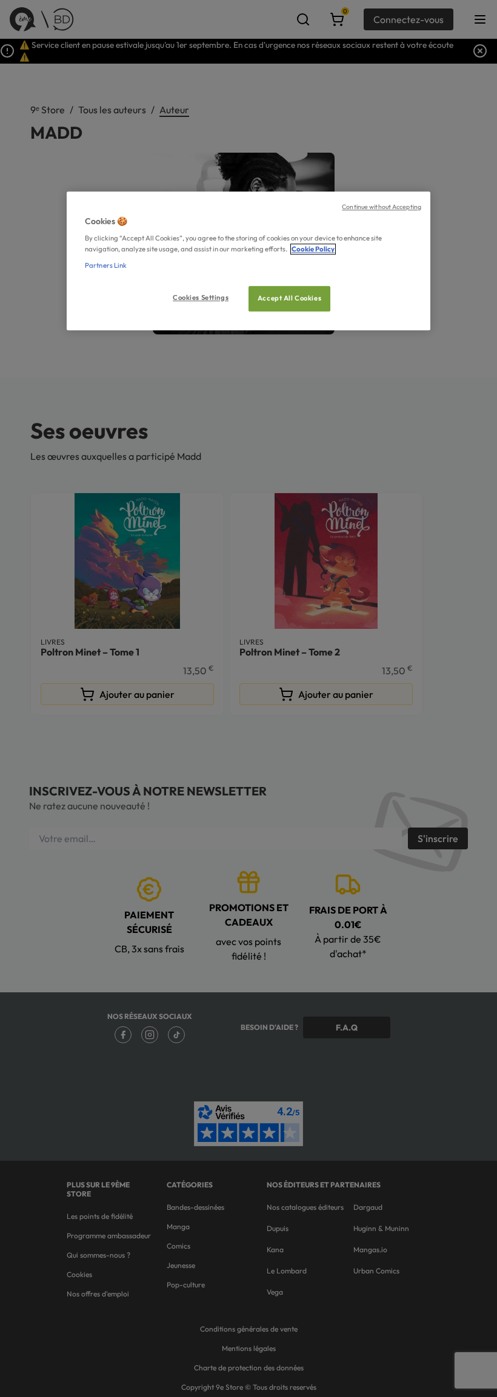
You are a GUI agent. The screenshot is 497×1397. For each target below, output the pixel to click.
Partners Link (106, 265)
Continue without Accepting (381, 206)
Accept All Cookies (289, 298)
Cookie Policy (313, 249)
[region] (248, 260)
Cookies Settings (200, 297)
